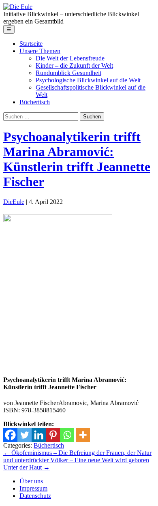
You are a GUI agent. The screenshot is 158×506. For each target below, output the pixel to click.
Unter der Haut (26, 467)
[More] (83, 435)
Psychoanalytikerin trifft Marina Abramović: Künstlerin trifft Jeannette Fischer (76, 159)
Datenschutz (35, 495)
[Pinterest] (53, 435)
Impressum (33, 488)
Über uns (31, 481)
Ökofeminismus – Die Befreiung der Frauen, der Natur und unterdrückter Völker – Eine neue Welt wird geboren (77, 456)
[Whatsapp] (67, 435)
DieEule (13, 201)
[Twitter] (24, 435)
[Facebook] (10, 435)
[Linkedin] (39, 435)
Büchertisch (49, 445)
